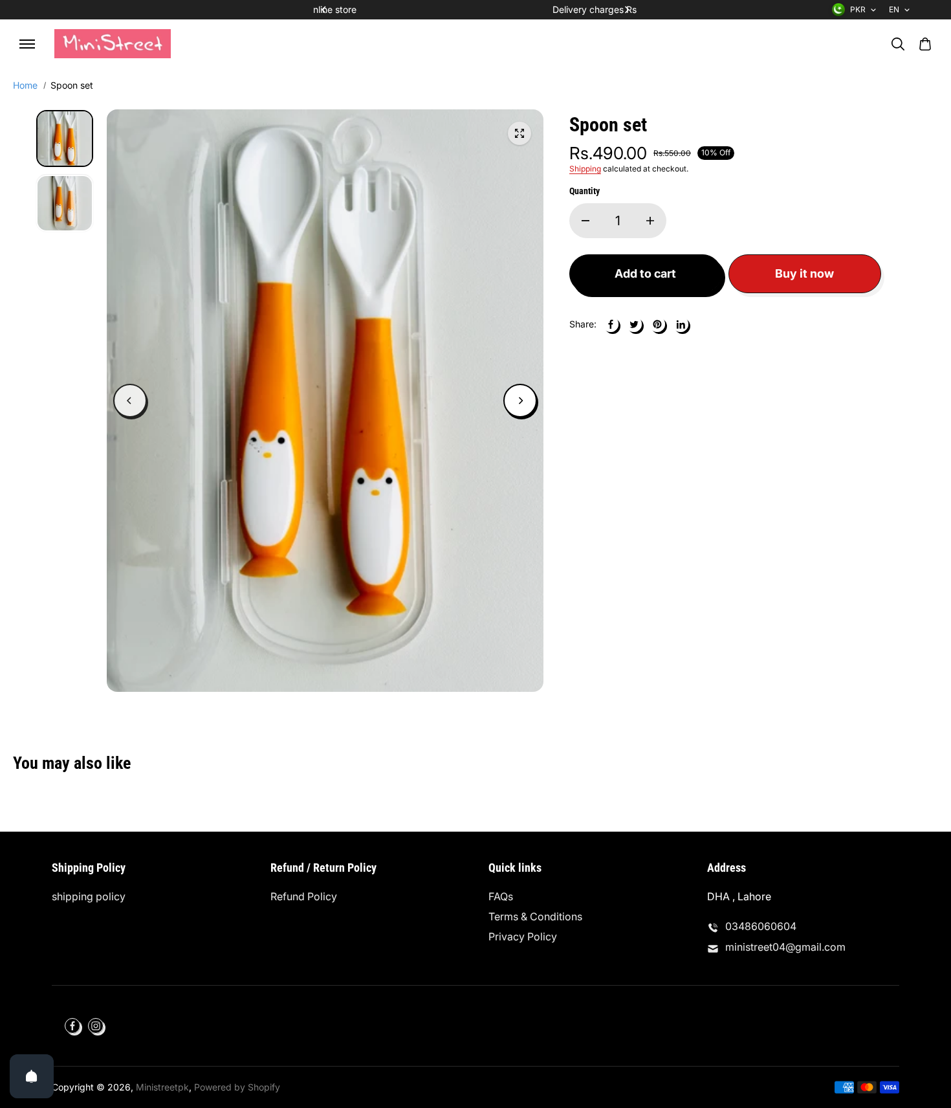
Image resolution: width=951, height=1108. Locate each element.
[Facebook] (610, 324)
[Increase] (650, 220)
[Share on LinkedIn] (680, 324)
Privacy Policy (522, 936)
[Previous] (324, 9)
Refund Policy (303, 896)
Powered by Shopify (237, 1086)
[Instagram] (96, 1026)
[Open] (32, 1076)
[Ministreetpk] (112, 43)
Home (25, 85)
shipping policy (89, 896)
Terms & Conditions (535, 916)
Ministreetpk (162, 1086)
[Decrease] (585, 220)
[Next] (626, 9)
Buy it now (804, 273)
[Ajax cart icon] (925, 44)
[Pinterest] (657, 324)
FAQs (500, 896)
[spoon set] (519, 133)
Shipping (585, 168)
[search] (898, 44)
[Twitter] (634, 324)
